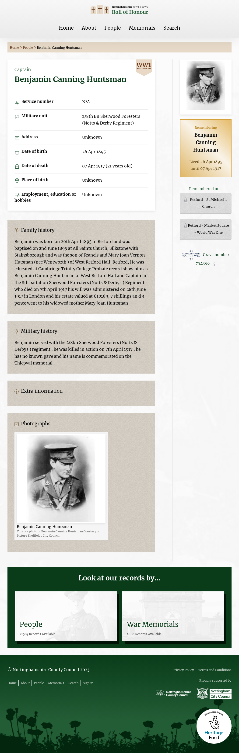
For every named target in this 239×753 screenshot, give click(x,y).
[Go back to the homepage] (119, 10)
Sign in (88, 683)
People (112, 28)
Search (171, 28)
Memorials (142, 28)
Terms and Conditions (215, 670)
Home (66, 28)
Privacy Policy (183, 670)
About (89, 28)
